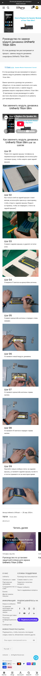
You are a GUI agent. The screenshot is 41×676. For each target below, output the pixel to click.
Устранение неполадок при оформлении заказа (8, 609)
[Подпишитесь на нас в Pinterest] (19, 613)
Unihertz (6, 577)
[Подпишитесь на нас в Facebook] (19, 608)
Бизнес (5, 592)
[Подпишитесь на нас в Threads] (29, 608)
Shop (12, 675)
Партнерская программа (7, 583)
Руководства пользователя (27, 577)
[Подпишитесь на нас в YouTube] (24, 613)
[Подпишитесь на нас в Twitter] (24, 608)
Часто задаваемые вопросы (27, 590)
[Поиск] (8, 8)
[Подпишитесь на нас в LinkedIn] (34, 613)
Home (4, 675)
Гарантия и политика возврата (24, 583)
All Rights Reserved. (17, 655)
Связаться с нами (9, 580)
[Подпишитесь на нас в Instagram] (34, 608)
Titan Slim (13, 517)
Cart (37, 675)
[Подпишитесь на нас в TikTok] (29, 613)
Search (28, 675)
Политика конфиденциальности (10, 620)
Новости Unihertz (9, 604)
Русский (6, 649)
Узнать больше (21, 4)
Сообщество (7, 625)
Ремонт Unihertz (23, 587)
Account (20, 675)
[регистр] (34, 640)
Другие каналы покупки (8, 595)
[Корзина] (32, 8)
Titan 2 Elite (9, 554)
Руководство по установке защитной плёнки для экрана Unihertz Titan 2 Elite (16, 560)
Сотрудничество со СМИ (10, 588)
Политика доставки (10, 615)
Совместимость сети (24, 580)
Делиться (6, 521)
